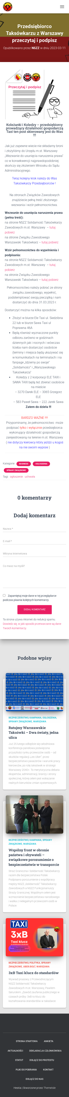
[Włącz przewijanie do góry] (61, 1089)
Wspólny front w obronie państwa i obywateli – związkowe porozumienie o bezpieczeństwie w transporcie (34, 857)
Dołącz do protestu (42, 1060)
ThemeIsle (50, 1087)
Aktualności (15, 1050)
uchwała (30, 476)
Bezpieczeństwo (18, 717)
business (23, 464)
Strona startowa (27, 1041)
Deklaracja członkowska (45, 1050)
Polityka (35, 962)
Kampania (35, 717)
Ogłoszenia (41, 464)
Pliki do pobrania (26, 1069)
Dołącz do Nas (34, 1079)
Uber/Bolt (29, 966)
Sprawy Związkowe (16, 470)
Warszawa (39, 721)
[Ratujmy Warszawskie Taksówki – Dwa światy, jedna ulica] (34, 691)
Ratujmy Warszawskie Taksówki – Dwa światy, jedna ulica (33, 732)
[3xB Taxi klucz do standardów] (34, 937)
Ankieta (48, 1041)
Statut (19, 1060)
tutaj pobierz (50, 242)
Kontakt (48, 1069)
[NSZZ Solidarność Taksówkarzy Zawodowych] (9, 6)
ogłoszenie (16, 476)
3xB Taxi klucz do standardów (34, 972)
